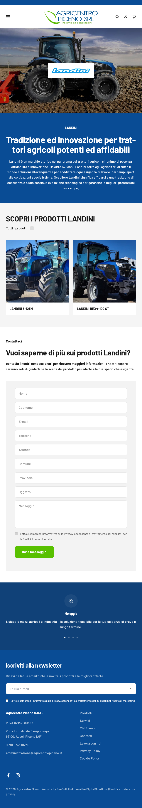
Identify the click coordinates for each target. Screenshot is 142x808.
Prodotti (86, 713)
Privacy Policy (90, 751)
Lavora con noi (90, 743)
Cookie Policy (90, 758)
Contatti (86, 736)
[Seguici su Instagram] (17, 775)
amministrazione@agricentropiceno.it (34, 753)
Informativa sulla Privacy (58, 533)
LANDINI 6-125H (21, 309)
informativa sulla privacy (46, 700)
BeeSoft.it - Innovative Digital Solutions (82, 789)
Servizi (85, 720)
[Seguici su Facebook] (8, 775)
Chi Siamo (87, 728)
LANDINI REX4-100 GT (93, 309)
